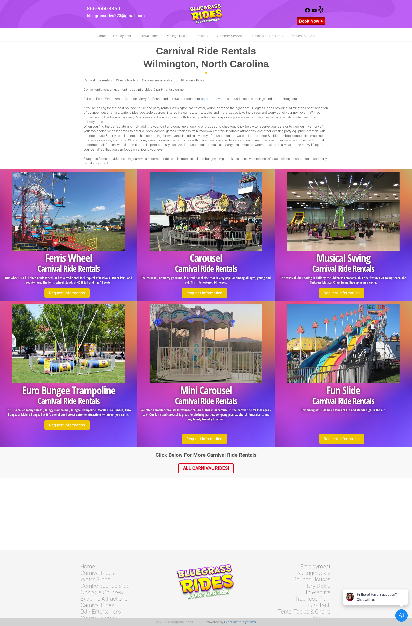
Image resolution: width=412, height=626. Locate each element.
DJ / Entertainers (100, 611)
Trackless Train (312, 598)
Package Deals (176, 36)
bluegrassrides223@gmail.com (116, 15)
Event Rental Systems (240, 622)
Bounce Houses (311, 579)
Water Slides (95, 579)
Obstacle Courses (101, 592)
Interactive (318, 592)
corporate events (213, 99)
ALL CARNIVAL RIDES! (206, 468)
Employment (122, 36)
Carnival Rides (148, 36)
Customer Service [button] (229, 36)
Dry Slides (318, 586)
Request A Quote (303, 36)
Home (101, 36)
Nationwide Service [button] (266, 36)
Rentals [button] (200, 36)
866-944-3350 (103, 9)
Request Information (67, 293)
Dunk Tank (318, 605)
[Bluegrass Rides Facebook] (307, 12)
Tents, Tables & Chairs (304, 611)
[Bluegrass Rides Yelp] (321, 12)
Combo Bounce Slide (105, 586)
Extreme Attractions (103, 598)
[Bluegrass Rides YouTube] (314, 12)
